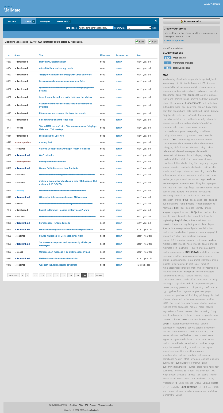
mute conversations (173, 271)
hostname (168, 207)
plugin (208, 291)
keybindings (182, 220)
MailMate (12, 10)
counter (209, 135)
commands (168, 131)
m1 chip (176, 235)
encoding (199, 171)
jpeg (206, 216)
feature (210, 179)
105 (56, 275)
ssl (199, 355)
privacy (166, 299)
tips (199, 374)
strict (186, 358)
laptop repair (194, 224)
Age (139, 55)
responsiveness (210, 315)
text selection (202, 370)
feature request (170, 183)
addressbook (188, 91)
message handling (172, 256)
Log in (207, 3)
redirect (193, 306)
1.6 (176, 83)
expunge (200, 179)
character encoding (181, 123)
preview (180, 295)
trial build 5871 (199, 378)
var (164, 391)
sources (201, 347)
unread (206, 382)
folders (180, 191)
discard (190, 155)
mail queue (201, 240)
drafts (184, 163)
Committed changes (180, 62)
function (206, 195)
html (176, 207)
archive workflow (199, 98)
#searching (168, 83)
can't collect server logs (199, 115)
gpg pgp (213, 199)
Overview (11, 21)
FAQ (81, 405)
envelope (191, 175)
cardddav (167, 119)
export (192, 179)
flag (185, 187)
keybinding (168, 220)
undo (181, 382)
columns (203, 127)
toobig (205, 374)
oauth (186, 279)
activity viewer (198, 87)
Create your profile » (174, 40)
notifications (169, 279)
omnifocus (203, 279)
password (184, 287)
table (199, 366)
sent (212, 331)
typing (211, 378)
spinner (182, 355)
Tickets (26, 21)
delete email (169, 151)
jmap (195, 216)
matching (204, 252)
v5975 (215, 387)
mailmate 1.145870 (188, 247)
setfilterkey (185, 335)
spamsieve (168, 351)
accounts (185, 87)
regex (202, 306)
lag (185, 224)
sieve (210, 335)
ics (192, 207)
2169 (202, 83)
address (211, 87)
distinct (176, 159)
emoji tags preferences (182, 171)
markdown (192, 252)
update (214, 382)
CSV (154, 41)
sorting (184, 347)
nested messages (205, 271)
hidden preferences (205, 203)
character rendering (202, 123)
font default (191, 191)
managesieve (177, 252)
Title (41, 55)
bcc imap (191, 106)
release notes (191, 311)
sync (204, 362)
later (204, 224)
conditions (205, 131)
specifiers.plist (170, 355)
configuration (169, 135)
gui (164, 203)
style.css (195, 358)
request (197, 315)
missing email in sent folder (185, 263)
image (208, 207)
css (193, 139)
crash (174, 139)
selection (182, 331)
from (193, 195)
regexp (209, 306)
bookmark (197, 110)
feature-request (187, 183)
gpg (205, 199)
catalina (177, 119)
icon (188, 207)
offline (193, 279)
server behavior (170, 335)
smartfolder (177, 343)
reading (212, 303)
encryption (211, 171)
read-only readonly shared (194, 303)
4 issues (211, 83)
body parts (211, 106)
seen (174, 331)
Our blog (73, 405)
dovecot (209, 159)
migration (206, 259)
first (170, 187)
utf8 (205, 387)
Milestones (60, 21)
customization (170, 143)
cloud (181, 127)
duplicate (185, 167)
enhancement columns (174, 175)
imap (194, 212)
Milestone (105, 55)
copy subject (190, 135)
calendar (181, 115)
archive (204, 94)
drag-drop (203, 163)
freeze (186, 195)
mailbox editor (170, 243)
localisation (180, 232)
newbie (189, 275)
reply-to (187, 315)
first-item (177, 187)
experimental (180, 179)
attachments (194, 103)
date (196, 143)
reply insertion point (172, 315)
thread (172, 374)
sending (204, 331)
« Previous (14, 275)
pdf (192, 287)
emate (166, 171)
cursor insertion (204, 139)
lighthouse (196, 228)
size (198, 339)
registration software (173, 311)
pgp (164, 291)
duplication (196, 167)
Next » (99, 275)
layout (211, 224)
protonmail (177, 299)
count (201, 135)
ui (176, 382)
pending (199, 287)
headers (190, 203)
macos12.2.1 (169, 240)
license (166, 228)
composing (192, 131)
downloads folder (171, 163)
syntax (192, 366)
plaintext (199, 291)
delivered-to (202, 151)
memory (215, 252)
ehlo (214, 167)
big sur (201, 106)
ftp (198, 195)
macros (181, 240)
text (192, 370)
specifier (179, 351)
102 (35, 275)
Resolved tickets (178, 68)
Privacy (93, 405)
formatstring (204, 191)
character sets (170, 127)
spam (210, 347)
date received (207, 143)
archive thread (182, 98)
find (164, 187)
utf (200, 387)
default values (182, 147)
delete (210, 147)
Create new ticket (193, 21)
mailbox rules (185, 243)
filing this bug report (206, 183)
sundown (195, 362)
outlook (189, 283)
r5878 (165, 303)
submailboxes (183, 362)
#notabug (200, 79)
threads (191, 374)
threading (181, 374)
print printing (192, 295)
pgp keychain (174, 291)
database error (185, 143)
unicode (189, 382)
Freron (8, 6)
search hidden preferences (186, 323)
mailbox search (201, 243)
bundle (171, 115)
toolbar (213, 374)
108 (77, 275)
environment (204, 175)
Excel (141, 41)
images (166, 212)
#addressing (169, 79)
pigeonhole (188, 291)
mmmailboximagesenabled (176, 267)
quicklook (200, 299)
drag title (193, 163)
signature (167, 339)
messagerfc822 (178, 259)
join (201, 216)
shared (203, 335)
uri (164, 387)
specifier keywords (194, 351)
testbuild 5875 (182, 370)
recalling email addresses (175, 306)
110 (91, 275)
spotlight (192, 355)
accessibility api (171, 87)
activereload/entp (58, 405)
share (195, 335)
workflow (212, 391)
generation (168, 199)
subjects (214, 358)
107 (70, 275)
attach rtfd (168, 103)
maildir (213, 243)
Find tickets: (72, 27)
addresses (202, 91)
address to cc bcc (172, 91)
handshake (172, 203)
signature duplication (184, 339)
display (199, 155)
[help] (154, 27)
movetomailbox (210, 267)
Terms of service (105, 405)
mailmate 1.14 (170, 247)
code (188, 127)
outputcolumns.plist (205, 283)
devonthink (168, 155)
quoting (210, 299)
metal (197, 259)
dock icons (197, 159)
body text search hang (174, 110)
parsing (174, 287)
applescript (193, 94)
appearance (168, 94)
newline (198, 275)
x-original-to (168, 394)
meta (190, 259)
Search (156, 21)
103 (42, 275)
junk (212, 216)
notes (206, 275)
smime (203, 343)
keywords (177, 224)
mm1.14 (205, 263)
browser (215, 110)
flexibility (200, 187)
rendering (204, 311)
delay (202, 147)
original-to (179, 283)
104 (49, 275)
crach (165, 139)
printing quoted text (209, 295)
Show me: (121, 27)
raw (172, 303)
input (174, 216)
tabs (205, 366)
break (207, 110)
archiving (213, 98)
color (194, 127)
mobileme (196, 267)
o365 (178, 279)
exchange (167, 179)
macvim (190, 240)
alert (216, 91)
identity (199, 207)
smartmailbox (192, 343)
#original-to (211, 79)
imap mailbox (205, 212)
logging (191, 232)
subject (205, 358)
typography (168, 382)
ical (182, 207)
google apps (196, 199)
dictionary (180, 155)
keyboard (196, 220)
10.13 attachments (189, 83)
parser (166, 287)
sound (193, 347)
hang (182, 203)
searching (181, 327)
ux (209, 387)
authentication (210, 103)
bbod (177, 106)
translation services (180, 378)
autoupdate (168, 106)
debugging (168, 147)
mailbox (212, 240)
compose (180, 131)
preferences (169, 295)
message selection (192, 256)
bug (165, 115)
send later (194, 331)
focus (209, 187)
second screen (195, 327)
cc (184, 119)
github (178, 199)
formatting (168, 195)
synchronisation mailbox (175, 366)
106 (63, 275)
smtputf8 (167, 347)
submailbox (168, 362)
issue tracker (184, 216)
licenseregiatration (180, 228)
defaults (194, 147)
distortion (185, 159)
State (17, 55)
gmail (185, 199)
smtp (211, 343)
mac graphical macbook (194, 235)
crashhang (184, 139)
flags (191, 187)
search (167, 323)
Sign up (216, 3)
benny (119, 61)
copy (179, 135)
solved (176, 347)
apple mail (181, 94)
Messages (45, 21)
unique (198, 382)
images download (180, 212)
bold (189, 110)
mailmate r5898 (207, 247)
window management (195, 391)
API (86, 405)
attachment (180, 103)
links (205, 228)
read (177, 303)
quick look (189, 299)
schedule (212, 319)
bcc (184, 106)
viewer (170, 391)
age (211, 91)
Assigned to (123, 55)
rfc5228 (166, 319)
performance (211, 287)
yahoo (179, 394)
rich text (176, 319)
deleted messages (185, 151)
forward (178, 195)
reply (213, 311)
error (214, 175)
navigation (189, 271)
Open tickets (175, 57)
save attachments (198, 319)
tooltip (166, 378)
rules (184, 319)
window (179, 391)
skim (204, 339)
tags (211, 366)
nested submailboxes (173, 275)
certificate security (196, 119)
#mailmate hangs (185, 79)
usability (175, 387)
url (168, 387)
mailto (166, 252)
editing (207, 167)
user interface (189, 387)
